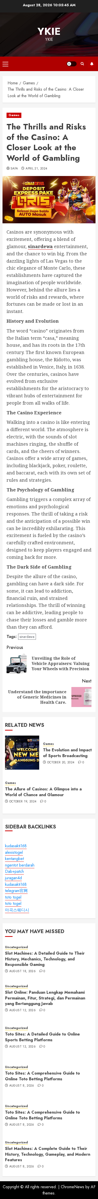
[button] (5, 64)
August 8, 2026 (21, 1086)
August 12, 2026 (22, 1010)
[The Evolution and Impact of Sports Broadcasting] (22, 753)
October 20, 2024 (61, 763)
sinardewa (27, 636)
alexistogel (14, 852)
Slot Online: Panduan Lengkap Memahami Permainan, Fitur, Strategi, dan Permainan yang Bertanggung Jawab (45, 997)
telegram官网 (16, 891)
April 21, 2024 (36, 169)
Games (14, 115)
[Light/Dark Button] (72, 63)
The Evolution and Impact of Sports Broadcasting (67, 752)
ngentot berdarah (19, 865)
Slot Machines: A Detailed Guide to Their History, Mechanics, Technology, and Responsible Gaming (45, 958)
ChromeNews (72, 1187)
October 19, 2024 (23, 802)
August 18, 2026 (22, 971)
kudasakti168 (16, 846)
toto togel (13, 897)
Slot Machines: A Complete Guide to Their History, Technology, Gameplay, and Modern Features (47, 1154)
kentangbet (14, 859)
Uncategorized (16, 947)
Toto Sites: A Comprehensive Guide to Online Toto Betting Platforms (42, 1076)
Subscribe (91, 64)
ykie (49, 31)
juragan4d (13, 878)
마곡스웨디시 (17, 910)
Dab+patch (14, 871)
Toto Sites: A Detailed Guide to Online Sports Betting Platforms (42, 1037)
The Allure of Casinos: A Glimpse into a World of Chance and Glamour (43, 791)
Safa (14, 169)
